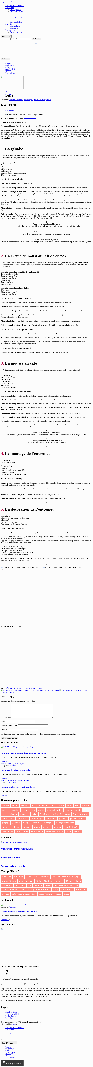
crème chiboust (13, 688)
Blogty (13, 1024)
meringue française (65, 823)
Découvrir (5, 920)
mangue (26, 823)
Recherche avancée (12, 1016)
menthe (36, 823)
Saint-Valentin (46, 894)
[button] (46, 677)
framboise (44, 814)
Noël (55, 889)
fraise (34, 814)
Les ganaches (10, 30)
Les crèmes (9, 14)
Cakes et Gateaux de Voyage (65, 877)
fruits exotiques (80, 814)
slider (58, 894)
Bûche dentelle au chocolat (13, 866)
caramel (85, 805)
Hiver (26, 100)
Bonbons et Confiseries (37, 877)
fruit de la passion (61, 814)
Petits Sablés (67, 889)
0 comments (9, 111)
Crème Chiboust (16, 18)
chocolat (15, 810)
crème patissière (25, 688)
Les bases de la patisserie (66, 885)
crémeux (24, 814)
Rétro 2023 (9, 1018)
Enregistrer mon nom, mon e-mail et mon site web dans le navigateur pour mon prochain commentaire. (40, 734)
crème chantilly (54, 810)
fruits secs (51, 818)
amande (25, 805)
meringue (48, 823)
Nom (3, 721)
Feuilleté (38, 885)
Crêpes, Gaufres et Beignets (49, 881)
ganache (63, 818)
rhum (68, 831)
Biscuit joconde (15, 10)
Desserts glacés (73, 881)
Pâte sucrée (14, 28)
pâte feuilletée (71, 827)
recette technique (30, 118)
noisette (27, 827)
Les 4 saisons (10, 73)
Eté (29, 885)
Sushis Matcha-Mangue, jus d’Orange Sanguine (23, 753)
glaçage (5, 823)
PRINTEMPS (10, 65)
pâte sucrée (7, 831)
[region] (46, 657)
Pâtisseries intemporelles (42, 100)
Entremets (19, 100)
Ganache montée (16, 32)
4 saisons (6, 877)
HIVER (8, 71)
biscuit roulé (58, 805)
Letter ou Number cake (13, 889)
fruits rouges (37, 818)
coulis (41, 810)
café (6, 688)
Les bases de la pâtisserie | (14, 6)
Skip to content (6, 2)
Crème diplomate (16, 20)
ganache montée (77, 818)
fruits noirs (22, 818)
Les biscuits (9, 8)
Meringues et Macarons (38, 889)
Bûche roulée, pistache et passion (16, 770)
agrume (5, 805)
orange (39, 688)
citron (24, 810)
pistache (47, 827)
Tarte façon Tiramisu (11, 857)
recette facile (37, 831)
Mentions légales (11, 1012)
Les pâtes (8, 24)
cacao (69, 805)
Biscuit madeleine (16, 12)
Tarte (66, 894)
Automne (12, 100)
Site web (4, 730)
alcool (15, 805)
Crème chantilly (15, 16)
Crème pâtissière (16, 22)
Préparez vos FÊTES (13, 1014)
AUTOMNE (10, 69)
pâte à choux (22, 831)
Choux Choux (9, 881)
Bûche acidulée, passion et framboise (18, 787)
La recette (4, 762)
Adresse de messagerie (9, 726)
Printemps (81, 889)
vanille (77, 831)
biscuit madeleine (40, 805)
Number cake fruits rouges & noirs (17, 849)
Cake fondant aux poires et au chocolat (19, 911)
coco (33, 810)
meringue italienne (11, 827)
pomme (57, 827)
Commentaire (6, 717)
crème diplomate (73, 810)
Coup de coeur (26, 881)
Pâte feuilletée (15, 26)
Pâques (8, 63)
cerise (4, 810)
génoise (34, 688)
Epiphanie (20, 885)
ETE (7, 67)
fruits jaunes (8, 818)
